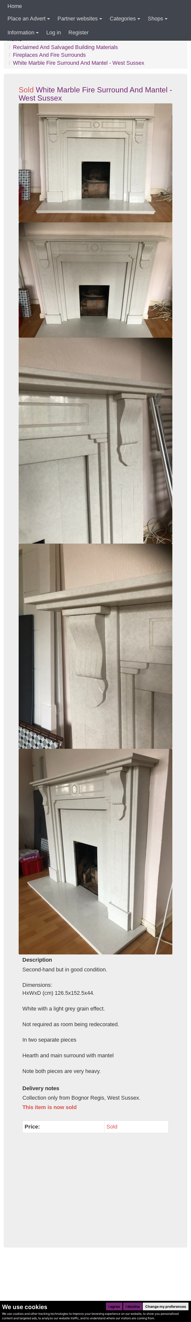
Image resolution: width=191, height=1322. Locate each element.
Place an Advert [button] (26, 18)
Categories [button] (123, 18)
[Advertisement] (95, 1193)
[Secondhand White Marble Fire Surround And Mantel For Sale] (95, 162)
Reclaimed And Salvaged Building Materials (65, 47)
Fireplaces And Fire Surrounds (49, 55)
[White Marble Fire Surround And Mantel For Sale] (95, 280)
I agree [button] (114, 1306)
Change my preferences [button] (165, 1306)
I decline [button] (133, 1306)
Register (78, 32)
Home (14, 6)
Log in (53, 32)
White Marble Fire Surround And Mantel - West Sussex (78, 63)
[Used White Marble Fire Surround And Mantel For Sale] (95, 851)
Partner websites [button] (77, 18)
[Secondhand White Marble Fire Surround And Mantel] (95, 441)
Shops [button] (155, 18)
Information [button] (20, 32)
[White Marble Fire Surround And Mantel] (95, 646)
